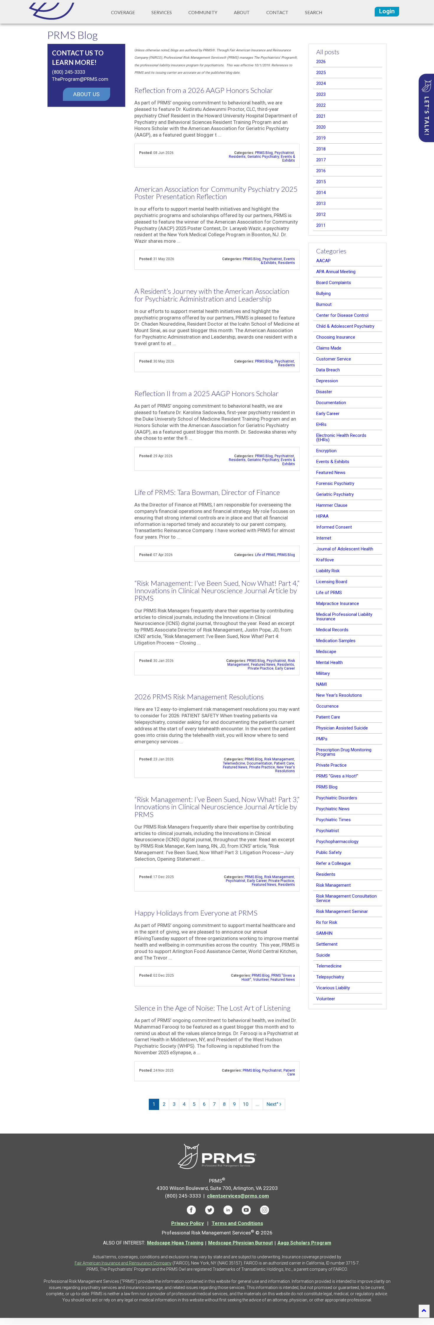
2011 (321, 225)
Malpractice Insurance (337, 603)
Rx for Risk (326, 922)
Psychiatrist (284, 153)
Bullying (323, 293)
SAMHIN (324, 933)
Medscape (326, 651)
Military (323, 673)
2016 (321, 170)
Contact (277, 12)
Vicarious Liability (333, 988)
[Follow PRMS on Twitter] (209, 1210)
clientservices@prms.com (238, 1196)
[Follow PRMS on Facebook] (191, 1210)
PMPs (321, 739)
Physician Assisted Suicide (342, 728)
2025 (321, 72)
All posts (327, 51)
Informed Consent (334, 527)
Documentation (259, 763)
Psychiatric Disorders (336, 798)
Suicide (323, 955)
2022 (321, 105)
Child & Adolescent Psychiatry (345, 326)
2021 (321, 116)
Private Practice (260, 668)
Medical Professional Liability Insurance (344, 616)
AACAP (323, 260)
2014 (321, 192)
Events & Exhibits (288, 159)
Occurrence (327, 706)
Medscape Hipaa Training (175, 1243)
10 (245, 1104)
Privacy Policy (187, 1223)
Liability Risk (328, 570)
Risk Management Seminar (342, 911)
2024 (321, 83)
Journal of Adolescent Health (344, 549)
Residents (237, 157)
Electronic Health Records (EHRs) (341, 437)
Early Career (285, 668)
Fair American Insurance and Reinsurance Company (123, 1263)
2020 (321, 127)
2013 (321, 203)
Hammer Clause (331, 505)
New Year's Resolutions (285, 769)
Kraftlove (325, 560)
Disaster (324, 391)
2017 (321, 160)
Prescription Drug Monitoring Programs (343, 752)
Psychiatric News (333, 808)
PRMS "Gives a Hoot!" (337, 776)
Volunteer (261, 980)
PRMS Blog (264, 153)
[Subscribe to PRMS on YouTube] (246, 1210)
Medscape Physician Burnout (240, 1243)
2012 (321, 214)
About (242, 12)
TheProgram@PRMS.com (80, 79)
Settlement (326, 944)
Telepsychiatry (330, 977)
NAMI (321, 684)
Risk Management (279, 759)
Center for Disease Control (342, 315)
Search (313, 12)
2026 (321, 61)
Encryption (326, 450)
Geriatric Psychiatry (263, 157)
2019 (321, 138)
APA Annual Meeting (335, 271)
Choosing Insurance (335, 337)
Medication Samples (335, 640)
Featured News (263, 665)
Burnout (324, 304)
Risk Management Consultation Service (346, 898)
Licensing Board (331, 581)
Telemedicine (234, 763)
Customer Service (333, 359)
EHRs (321, 424)
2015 (321, 181)
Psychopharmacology (337, 841)
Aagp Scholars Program (304, 1243)
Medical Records (332, 629)
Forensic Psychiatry (335, 483)
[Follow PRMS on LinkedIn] (227, 1210)
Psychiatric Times (333, 819)
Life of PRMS (265, 555)
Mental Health (329, 662)
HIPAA (322, 516)
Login (387, 11)
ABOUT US (86, 94)
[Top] (424, 1311)
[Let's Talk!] (426, 108)
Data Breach (328, 370)
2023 (321, 94)
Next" (272, 1104)
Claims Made (328, 348)
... (257, 1104)
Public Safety (329, 852)
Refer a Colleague (333, 863)
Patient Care (284, 763)
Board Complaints (333, 282)
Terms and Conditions (237, 1223)
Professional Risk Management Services (56, 11)
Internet (323, 538)
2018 (321, 149)
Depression (327, 380)
